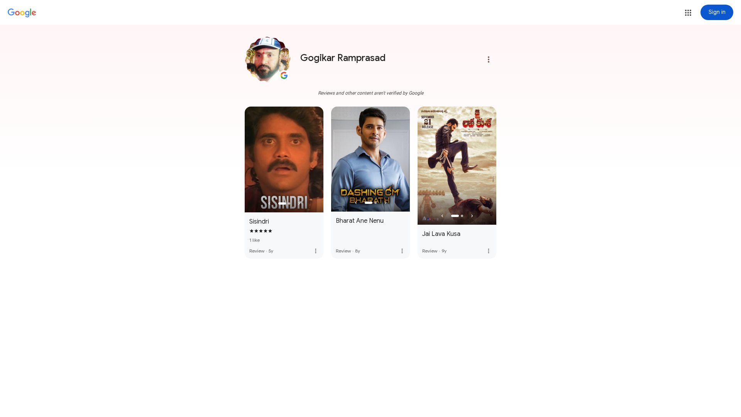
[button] (688, 12)
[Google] (22, 13)
